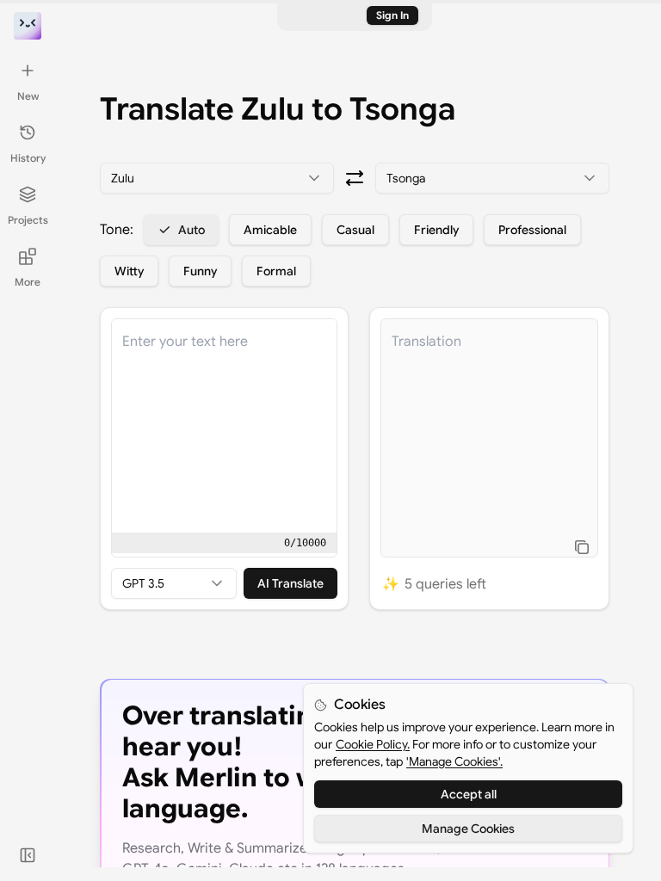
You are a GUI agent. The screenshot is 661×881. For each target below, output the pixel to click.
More (27, 281)
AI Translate (290, 583)
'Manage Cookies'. (454, 761)
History (28, 157)
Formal (276, 271)
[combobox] (217, 178)
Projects (28, 219)
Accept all (469, 794)
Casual (355, 229)
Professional (532, 229)
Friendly (436, 229)
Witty (129, 271)
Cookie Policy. (373, 744)
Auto (191, 229)
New (28, 95)
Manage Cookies (468, 828)
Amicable (270, 229)
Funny (200, 271)
